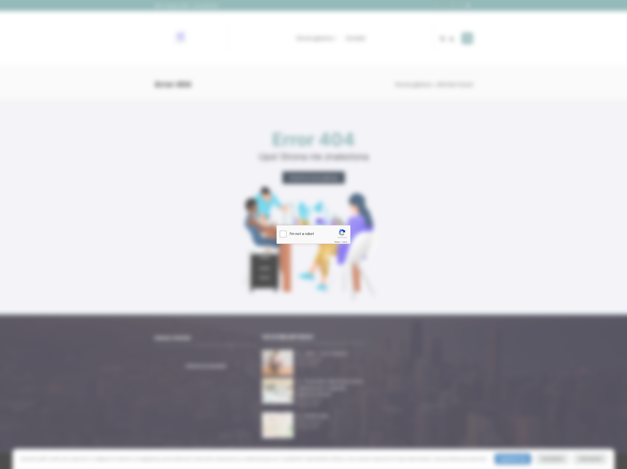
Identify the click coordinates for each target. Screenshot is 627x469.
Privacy (337, 242)
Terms (345, 242)
